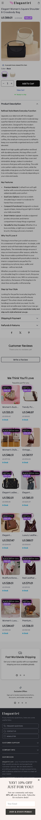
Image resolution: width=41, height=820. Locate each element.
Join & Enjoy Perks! (20, 812)
